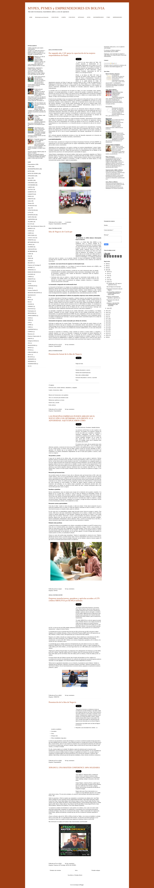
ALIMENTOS (31, 191)
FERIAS (30, 196)
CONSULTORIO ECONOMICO (113, 145)
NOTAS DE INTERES (71, 865)
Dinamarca (30, 334)
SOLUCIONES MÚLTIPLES (118, 119)
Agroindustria (31, 295)
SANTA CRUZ (31, 217)
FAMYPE (30, 338)
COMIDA (30, 276)
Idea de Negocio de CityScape (60, 232)
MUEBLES (30, 228)
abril (108, 277)
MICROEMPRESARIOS (98, 17)
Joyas (29, 207)
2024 (107, 265)
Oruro (29, 256)
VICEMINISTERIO (32, 363)
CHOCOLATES (31, 249)
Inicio (76, 870)
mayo (108, 275)
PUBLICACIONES (32, 352)
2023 (107, 267)
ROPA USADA (31, 235)
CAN (29, 322)
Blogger (81, 884)
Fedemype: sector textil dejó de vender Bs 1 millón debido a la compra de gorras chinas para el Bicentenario (115, 55)
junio (108, 273)
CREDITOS (56, 697)
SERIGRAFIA (31, 361)
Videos (29, 178)
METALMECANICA (32, 242)
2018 (107, 317)
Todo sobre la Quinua (111, 89)
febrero (108, 281)
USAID (29, 318)
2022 (107, 269)
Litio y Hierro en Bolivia (112, 182)
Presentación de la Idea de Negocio (62, 702)
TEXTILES (30, 189)
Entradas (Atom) (78, 875)
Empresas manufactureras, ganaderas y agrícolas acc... (114, 297)
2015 (107, 323)
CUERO (30, 233)
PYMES (108, 17)
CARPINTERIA (31, 219)
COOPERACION (32, 285)
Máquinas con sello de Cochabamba (39, 57)
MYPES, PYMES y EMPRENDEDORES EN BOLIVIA (66, 8)
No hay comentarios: (70, 344)
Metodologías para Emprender (41, 17)
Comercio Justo (31, 237)
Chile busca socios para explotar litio (114, 183)
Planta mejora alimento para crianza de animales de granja (39, 78)
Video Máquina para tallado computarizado (39, 128)
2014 (107, 325)
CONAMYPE (31, 194)
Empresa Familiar (32, 290)
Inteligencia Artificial (32, 340)
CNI (29, 283)
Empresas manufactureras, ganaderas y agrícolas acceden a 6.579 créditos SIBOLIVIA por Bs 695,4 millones (74, 599)
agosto (108, 271)
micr (29, 366)
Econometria (109, 106)
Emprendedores (57, 223)
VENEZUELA (31, 269)
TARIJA (29, 258)
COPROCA (30, 331)
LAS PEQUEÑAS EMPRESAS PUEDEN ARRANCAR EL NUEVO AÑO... (114, 293)
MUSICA (30, 347)
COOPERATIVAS (32, 329)
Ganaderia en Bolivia (111, 131)
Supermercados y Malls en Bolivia (114, 170)
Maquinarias (109, 118)
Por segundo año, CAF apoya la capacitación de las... (114, 284)
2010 (107, 333)
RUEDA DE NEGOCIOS (33, 272)
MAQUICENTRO (32, 345)
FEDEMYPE (31, 279)
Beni (29, 301)
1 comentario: (68, 222)
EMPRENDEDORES (117, 17)
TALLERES (30, 221)
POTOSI (30, 350)
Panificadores (31, 311)
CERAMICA (30, 306)
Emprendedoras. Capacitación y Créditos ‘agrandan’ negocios (35, 68)
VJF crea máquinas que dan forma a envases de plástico (40, 104)
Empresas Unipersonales (33, 336)
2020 (107, 312)
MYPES (88, 17)
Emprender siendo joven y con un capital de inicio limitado (40, 140)
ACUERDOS (31, 246)
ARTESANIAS (81, 17)
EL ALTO (30, 224)
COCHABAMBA (31, 185)
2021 (107, 310)
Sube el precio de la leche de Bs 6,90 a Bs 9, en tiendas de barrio (118, 134)
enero (108, 308)
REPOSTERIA (31, 313)
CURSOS (30, 244)
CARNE (29, 324)
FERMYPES (31, 240)
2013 (107, 327)
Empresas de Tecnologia (59, 865)
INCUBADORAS (31, 251)
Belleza (29, 299)
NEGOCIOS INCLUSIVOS (34, 292)
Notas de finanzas (110, 156)
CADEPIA (63, 17)
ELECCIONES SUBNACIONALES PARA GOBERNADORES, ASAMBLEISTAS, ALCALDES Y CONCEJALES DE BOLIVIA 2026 (115, 94)
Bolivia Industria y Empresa (113, 73)
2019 (107, 315)
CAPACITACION (54, 17)
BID (29, 297)
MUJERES (64, 223)
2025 (107, 263)
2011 (107, 331)
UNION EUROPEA (32, 315)
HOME (30, 17)
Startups (30, 203)
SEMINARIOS (31, 359)
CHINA (29, 327)
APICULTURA (31, 281)
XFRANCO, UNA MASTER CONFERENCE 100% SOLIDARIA (74, 767)
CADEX (29, 253)
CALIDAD (30, 304)
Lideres (29, 201)
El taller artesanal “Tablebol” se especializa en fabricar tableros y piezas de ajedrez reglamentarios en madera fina (39, 92)
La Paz (29, 212)
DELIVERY (30, 262)
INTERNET (30, 267)
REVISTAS (30, 357)
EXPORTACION (31, 214)
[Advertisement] (76, 32)
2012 (107, 329)
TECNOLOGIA (31, 205)
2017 (107, 319)
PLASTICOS (31, 308)
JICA (29, 343)
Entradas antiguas (96, 870)
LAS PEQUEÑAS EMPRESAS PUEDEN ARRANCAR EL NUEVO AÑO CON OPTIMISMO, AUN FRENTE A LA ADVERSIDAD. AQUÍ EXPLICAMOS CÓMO (72, 418)
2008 (107, 337)
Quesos (29, 354)
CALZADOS (30, 274)
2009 (107, 335)
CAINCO (30, 230)
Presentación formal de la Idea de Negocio (65, 354)
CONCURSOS (72, 17)
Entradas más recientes (55, 870)
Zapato (29, 260)
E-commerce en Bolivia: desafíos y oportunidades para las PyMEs (112, 51)
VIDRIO (29, 320)
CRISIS (29, 288)
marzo (108, 279)
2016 (107, 321)
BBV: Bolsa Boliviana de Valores (35, 226)
